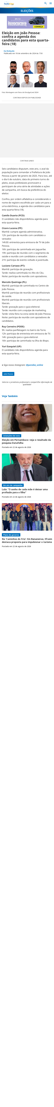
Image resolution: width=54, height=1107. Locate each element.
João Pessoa (8, 374)
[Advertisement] (27, 130)
